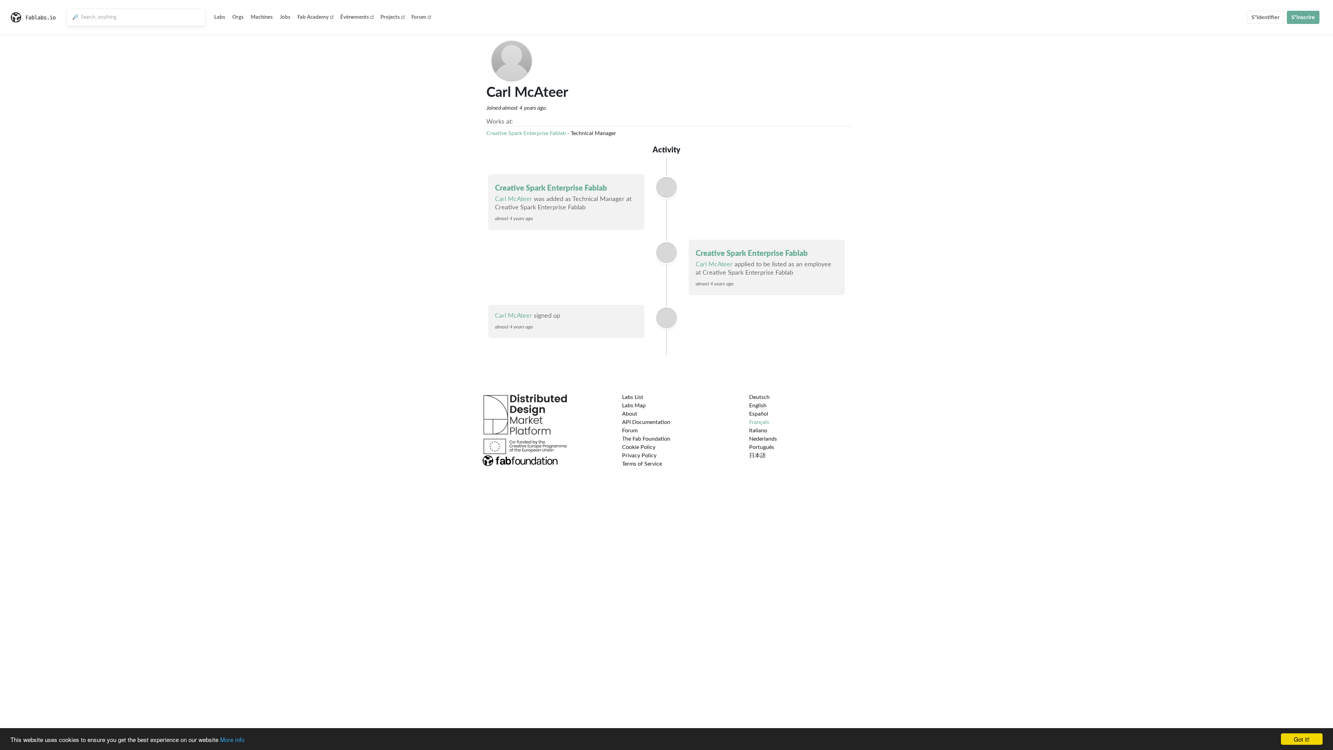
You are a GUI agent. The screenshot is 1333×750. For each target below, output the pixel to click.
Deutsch (759, 397)
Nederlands (763, 439)
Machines (262, 17)
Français (759, 422)
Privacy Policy (639, 455)
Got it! (1302, 739)
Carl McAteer (513, 199)
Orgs (238, 17)
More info (232, 739)
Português (761, 447)
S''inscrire (1303, 17)
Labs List (632, 397)
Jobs (285, 17)
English (757, 405)
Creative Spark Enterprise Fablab (526, 133)
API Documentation (646, 422)
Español (758, 414)
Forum (418, 17)
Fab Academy (313, 17)
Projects (390, 17)
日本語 (757, 455)
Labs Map (634, 405)
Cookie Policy (638, 447)
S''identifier (1265, 17)
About (629, 414)
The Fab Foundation (646, 439)
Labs (219, 17)
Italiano (758, 430)
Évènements (354, 17)
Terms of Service (642, 464)
